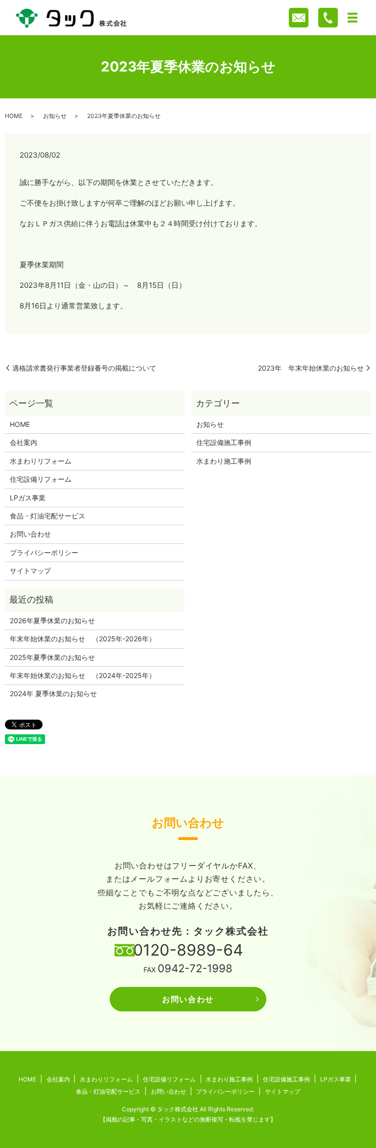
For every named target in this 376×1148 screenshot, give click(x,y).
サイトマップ (30, 570)
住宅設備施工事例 (223, 442)
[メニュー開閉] (352, 18)
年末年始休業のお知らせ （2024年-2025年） (83, 675)
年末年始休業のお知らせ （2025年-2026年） (83, 638)
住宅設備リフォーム (40, 479)
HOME (14, 115)
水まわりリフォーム (40, 461)
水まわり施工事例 (223, 461)
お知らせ (55, 115)
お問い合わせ (30, 534)
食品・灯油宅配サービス (47, 516)
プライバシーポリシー (44, 552)
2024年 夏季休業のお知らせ (53, 693)
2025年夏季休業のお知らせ (52, 657)
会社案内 (23, 442)
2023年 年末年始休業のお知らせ (311, 368)
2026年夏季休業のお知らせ (52, 620)
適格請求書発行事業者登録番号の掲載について (84, 368)
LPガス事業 (28, 497)
